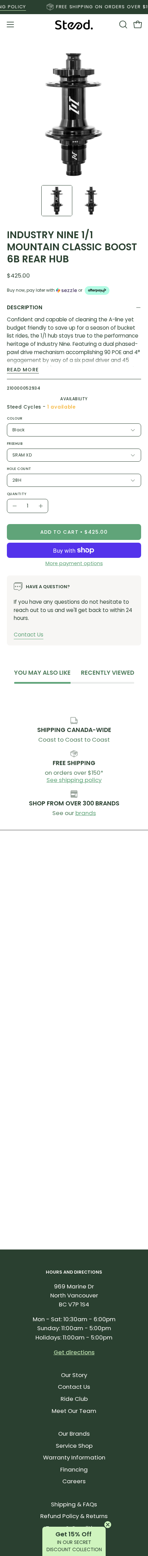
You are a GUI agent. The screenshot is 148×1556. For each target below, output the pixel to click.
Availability (74, 399)
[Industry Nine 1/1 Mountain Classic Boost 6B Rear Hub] (56, 200)
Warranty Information (74, 1457)
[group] (74, 7)
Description (24, 307)
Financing (74, 1469)
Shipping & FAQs (74, 1504)
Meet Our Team (74, 1411)
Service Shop (74, 1446)
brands (85, 813)
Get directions (74, 1352)
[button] (122, 24)
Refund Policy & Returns (74, 1516)
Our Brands (74, 1433)
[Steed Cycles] (74, 25)
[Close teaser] (107, 1524)
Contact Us (28, 634)
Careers (74, 1481)
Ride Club (74, 1399)
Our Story (74, 1375)
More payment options (74, 563)
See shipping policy (74, 780)
